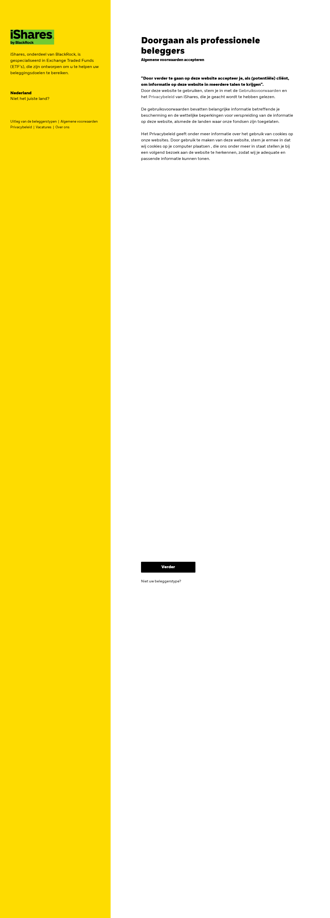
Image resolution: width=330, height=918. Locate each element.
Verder (168, 567)
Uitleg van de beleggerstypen (33, 121)
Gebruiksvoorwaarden (260, 91)
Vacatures (44, 127)
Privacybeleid (21, 127)
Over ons (62, 127)
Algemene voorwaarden (79, 121)
